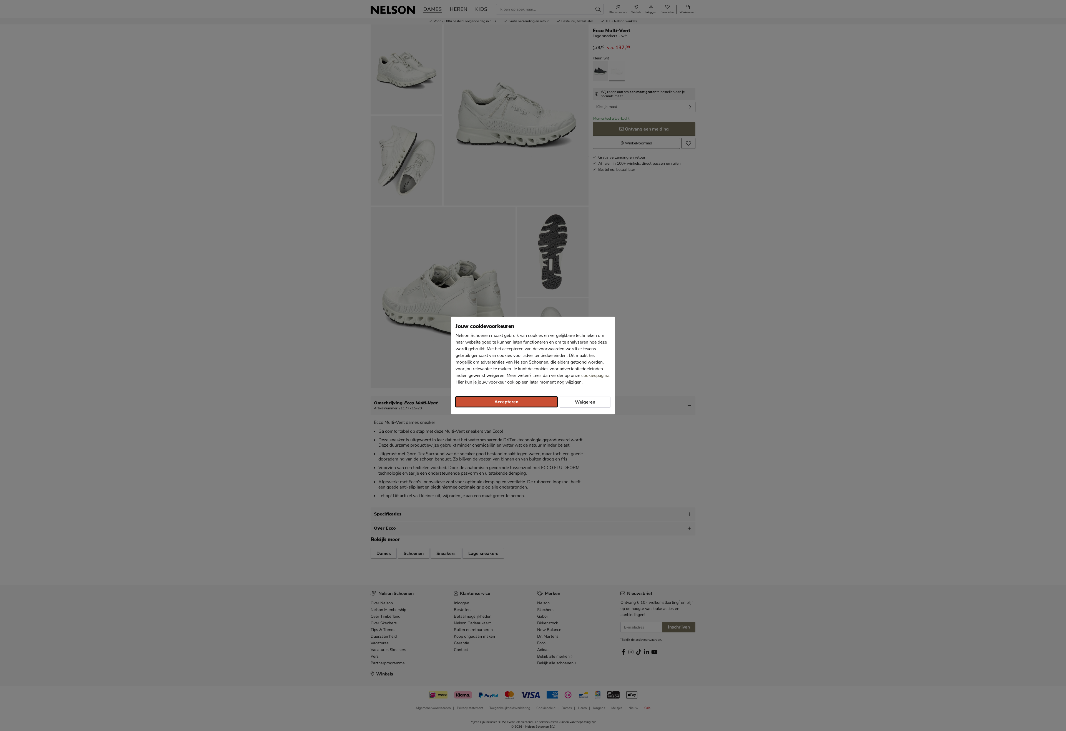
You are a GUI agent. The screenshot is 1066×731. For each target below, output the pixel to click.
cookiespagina (595, 375)
